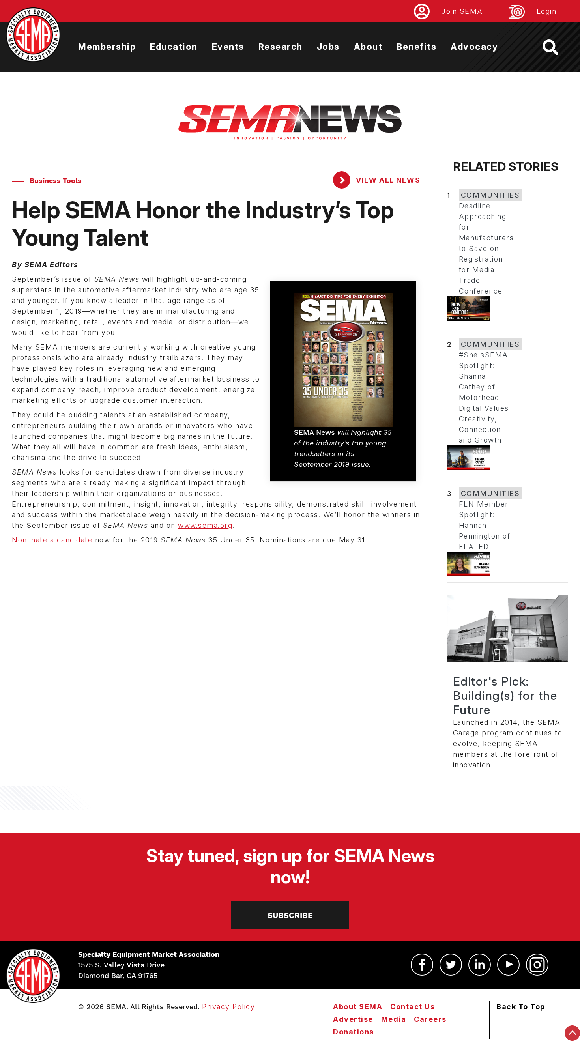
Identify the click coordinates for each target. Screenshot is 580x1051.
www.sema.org (205, 525)
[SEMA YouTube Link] (508, 965)
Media (393, 1019)
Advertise (353, 1019)
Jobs (328, 46)
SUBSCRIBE (290, 915)
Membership (107, 46)
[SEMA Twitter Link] (451, 965)
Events (228, 46)
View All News (387, 180)
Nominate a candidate (52, 540)
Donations (353, 1032)
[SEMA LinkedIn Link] (479, 965)
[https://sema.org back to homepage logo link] (557, 47)
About (368, 46)
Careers (430, 1019)
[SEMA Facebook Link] (422, 965)
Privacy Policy (228, 1006)
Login (547, 11)
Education (174, 46)
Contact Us (412, 1006)
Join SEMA (462, 11)
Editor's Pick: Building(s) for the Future (505, 695)
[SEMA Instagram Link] (537, 965)
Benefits (416, 46)
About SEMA (357, 1006)
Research (280, 46)
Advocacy (474, 46)
